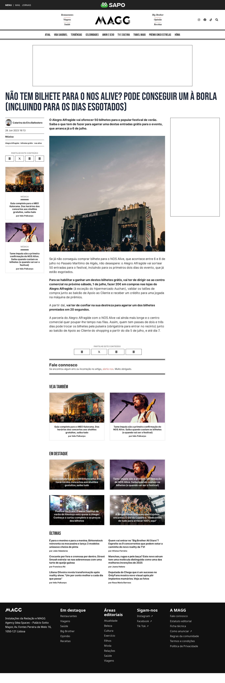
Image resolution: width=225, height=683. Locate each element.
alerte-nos (108, 368)
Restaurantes (67, 15)
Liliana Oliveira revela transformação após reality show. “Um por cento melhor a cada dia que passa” (76, 575)
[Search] (217, 20)
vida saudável (60, 35)
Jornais (26, 5)
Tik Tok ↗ (143, 626)
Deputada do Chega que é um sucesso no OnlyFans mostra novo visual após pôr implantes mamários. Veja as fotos (132, 575)
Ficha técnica (178, 626)
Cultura (108, 630)
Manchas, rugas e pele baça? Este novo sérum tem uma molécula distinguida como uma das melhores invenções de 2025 (135, 559)
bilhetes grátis (27, 143)
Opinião (158, 19)
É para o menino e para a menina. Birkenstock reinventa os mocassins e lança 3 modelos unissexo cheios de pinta (76, 543)
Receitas (158, 24)
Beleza (108, 626)
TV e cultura (124, 35)
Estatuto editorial (181, 621)
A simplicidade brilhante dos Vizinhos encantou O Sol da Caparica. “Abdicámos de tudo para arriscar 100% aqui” (137, 517)
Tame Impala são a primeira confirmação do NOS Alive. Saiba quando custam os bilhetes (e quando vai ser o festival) (25, 259)
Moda (107, 645)
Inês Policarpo (26, 216)
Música (9, 136)
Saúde (67, 24)
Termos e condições (182, 641)
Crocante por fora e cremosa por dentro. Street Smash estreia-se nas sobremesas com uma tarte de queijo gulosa (77, 559)
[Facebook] (205, 20)
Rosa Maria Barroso (121, 582)
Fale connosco (179, 616)
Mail (17, 5)
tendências (76, 35)
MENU (8, 5)
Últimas (55, 533)
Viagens (67, 19)
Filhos (107, 641)
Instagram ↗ (145, 616)
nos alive (38, 143)
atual (47, 35)
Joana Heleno (118, 566)
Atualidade (110, 620)
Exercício (109, 635)
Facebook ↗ (144, 621)
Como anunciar (181, 631)
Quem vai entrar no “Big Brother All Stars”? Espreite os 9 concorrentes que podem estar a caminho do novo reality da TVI (135, 543)
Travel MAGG (139, 35)
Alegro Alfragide (12, 143)
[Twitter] (211, 20)
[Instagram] (199, 20)
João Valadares (60, 551)
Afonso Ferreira (119, 551)
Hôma (177, 35)
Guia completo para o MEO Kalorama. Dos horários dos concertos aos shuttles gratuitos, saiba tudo (25, 207)
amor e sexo (108, 35)
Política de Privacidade (184, 646)
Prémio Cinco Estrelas (160, 35)
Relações (109, 651)
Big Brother (157, 15)
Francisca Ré (59, 566)
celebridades (92, 35)
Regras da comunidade (184, 636)
